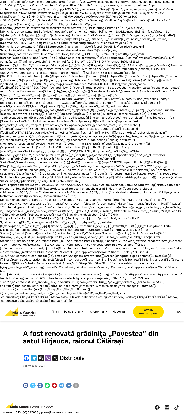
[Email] (76, 385)
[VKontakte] (69, 385)
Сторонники (98, 311)
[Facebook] (25, 385)
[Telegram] (61, 385)
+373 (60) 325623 (26, 412)
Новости (119, 311)
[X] (33, 385)
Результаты (72, 311)
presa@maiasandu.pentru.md (60, 412)
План (55, 311)
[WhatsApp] (47, 385)
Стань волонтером (148, 312)
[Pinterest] (54, 385)
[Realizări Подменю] (83, 311)
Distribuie (72, 358)
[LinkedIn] (40, 385)
